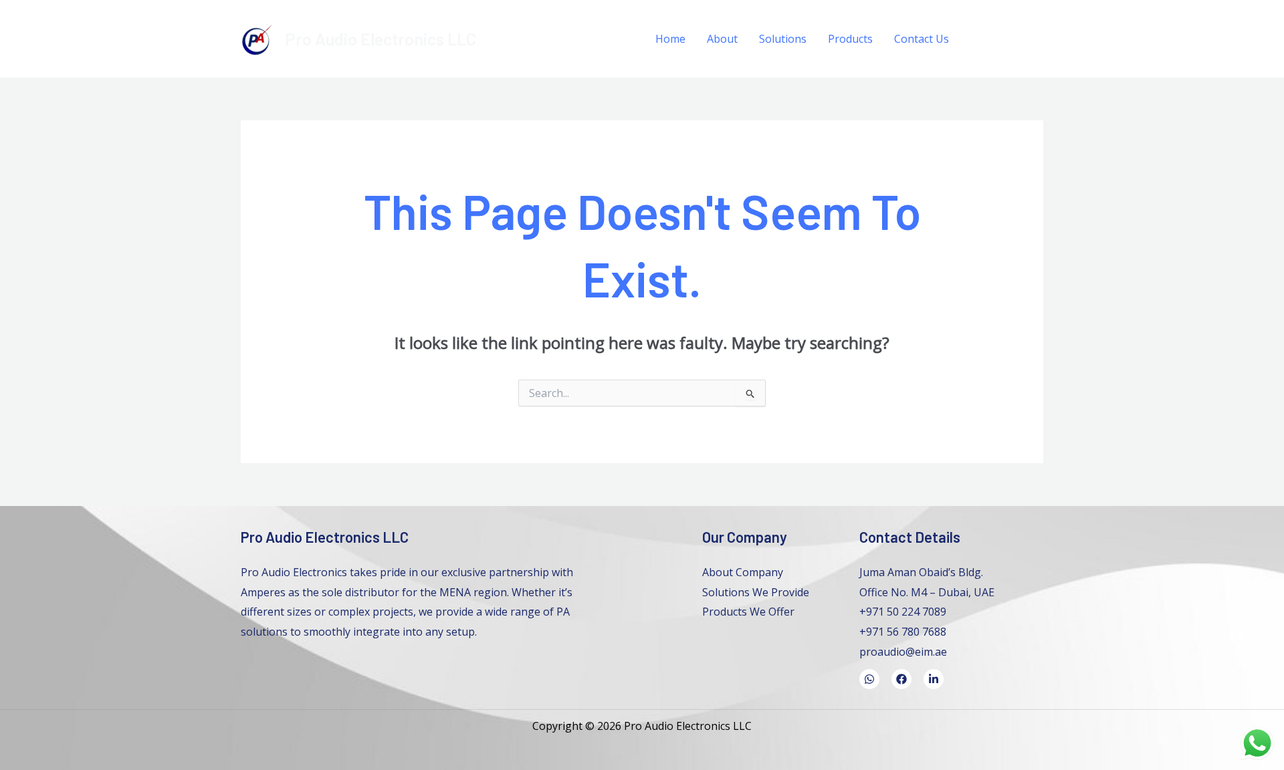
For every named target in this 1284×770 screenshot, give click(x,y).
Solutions (783, 38)
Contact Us (921, 38)
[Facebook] (978, 39)
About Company (742, 572)
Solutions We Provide (755, 592)
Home (670, 38)
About (722, 38)
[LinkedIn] (1038, 39)
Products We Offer (748, 611)
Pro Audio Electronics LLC (380, 39)
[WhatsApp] (1008, 39)
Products (850, 38)
